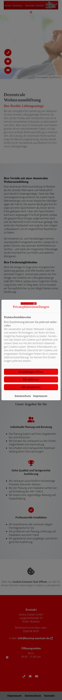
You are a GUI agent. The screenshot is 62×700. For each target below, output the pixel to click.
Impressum (40, 396)
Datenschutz (23, 396)
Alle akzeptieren (31, 387)
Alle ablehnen (31, 379)
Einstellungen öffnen (31, 372)
